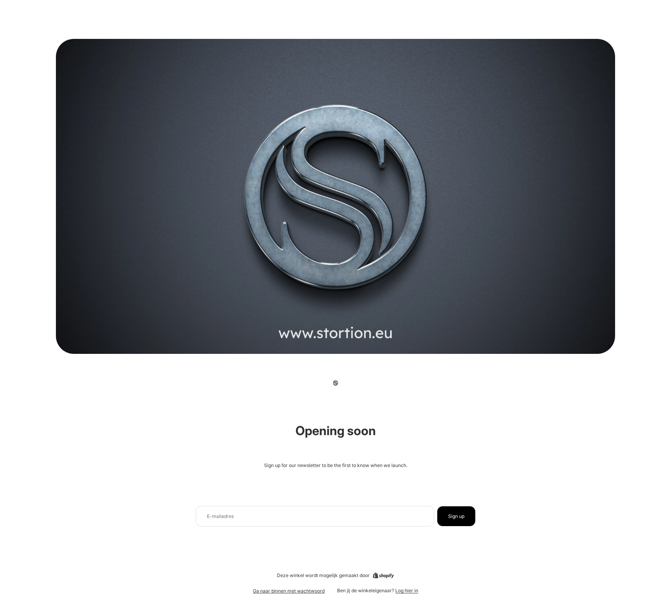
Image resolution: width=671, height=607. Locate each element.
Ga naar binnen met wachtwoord (289, 591)
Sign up (456, 516)
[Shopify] (383, 575)
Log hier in (406, 590)
